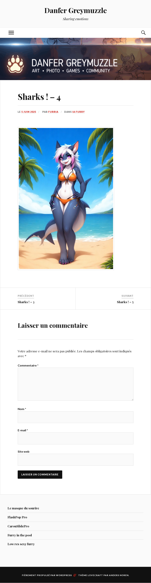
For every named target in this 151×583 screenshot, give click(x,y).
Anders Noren (119, 575)
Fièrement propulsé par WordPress (47, 575)
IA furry (78, 111)
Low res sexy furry (21, 544)
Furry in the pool (20, 535)
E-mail (23, 430)
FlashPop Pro (17, 517)
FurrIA (53, 111)
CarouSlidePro (18, 526)
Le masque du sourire (23, 508)
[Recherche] (139, 33)
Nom (22, 409)
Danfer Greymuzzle (75, 10)
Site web (23, 451)
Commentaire (28, 365)
